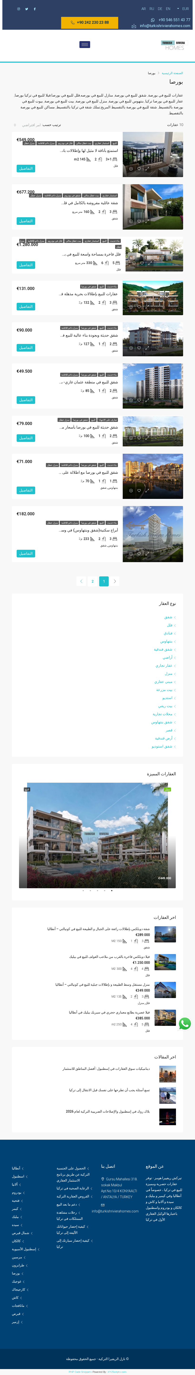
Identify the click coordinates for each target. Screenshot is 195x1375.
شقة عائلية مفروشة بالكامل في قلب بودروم (83, 203)
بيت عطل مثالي (83, 143)
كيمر (15, 1209)
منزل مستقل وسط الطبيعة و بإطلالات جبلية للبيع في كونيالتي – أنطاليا (102, 984)
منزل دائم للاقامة (46, 143)
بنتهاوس (166, 641)
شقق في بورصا (88, 286)
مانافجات (18, 1305)
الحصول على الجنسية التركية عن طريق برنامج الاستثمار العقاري (73, 1174)
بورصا (16, 1273)
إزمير (15, 1322)
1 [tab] (109, 892)
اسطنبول (18, 1176)
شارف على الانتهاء (107, 420)
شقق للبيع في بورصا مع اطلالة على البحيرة (84, 472)
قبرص (16, 1314)
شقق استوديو (162, 746)
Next (15, 835)
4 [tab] (88, 892)
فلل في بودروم (65, 143)
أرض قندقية (163, 738)
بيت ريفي (165, 706)
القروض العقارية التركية (73, 1196)
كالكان (16, 1241)
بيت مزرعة (164, 690)
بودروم (16, 1192)
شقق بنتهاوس (161, 722)
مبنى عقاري (163, 682)
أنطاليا (16, 1168)
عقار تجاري (164, 665)
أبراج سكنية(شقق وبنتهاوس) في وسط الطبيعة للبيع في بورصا (69, 530)
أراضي (167, 657)
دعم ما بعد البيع (67, 1204)
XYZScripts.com (117, 1372)
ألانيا (15, 1184)
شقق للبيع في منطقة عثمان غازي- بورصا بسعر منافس (75, 382)
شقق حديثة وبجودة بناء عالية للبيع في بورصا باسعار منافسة (71, 335)
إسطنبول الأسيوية (24, 1249)
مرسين (17, 1257)
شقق (168, 617)
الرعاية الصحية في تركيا (73, 1188)
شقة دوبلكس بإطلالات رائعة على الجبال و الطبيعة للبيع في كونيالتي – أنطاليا (98, 929)
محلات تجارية (162, 714)
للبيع (114, 143)
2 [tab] (102, 892)
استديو (167, 698)
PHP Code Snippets (80, 1372)
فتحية (16, 1200)
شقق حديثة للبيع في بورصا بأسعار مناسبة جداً (82, 427)
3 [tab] (95, 892)
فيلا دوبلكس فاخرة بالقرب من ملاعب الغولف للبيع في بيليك (109, 957)
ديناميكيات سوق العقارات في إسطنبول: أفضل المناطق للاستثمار (106, 1069)
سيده (15, 1225)
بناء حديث (115, 241)
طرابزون (18, 1265)
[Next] (81, 581)
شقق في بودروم (72, 195)
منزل (168, 673)
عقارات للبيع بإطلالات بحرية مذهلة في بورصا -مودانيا (77, 294)
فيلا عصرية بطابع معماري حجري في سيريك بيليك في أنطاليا (109, 1012)
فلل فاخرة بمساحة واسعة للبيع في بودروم (88, 254)
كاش (15, 1297)
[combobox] (26, 125)
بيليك (15, 1217)
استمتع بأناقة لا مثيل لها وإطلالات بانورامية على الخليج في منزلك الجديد (63, 150)
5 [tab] (80, 892)
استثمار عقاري (101, 143)
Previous (179, 835)
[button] (90, 23)
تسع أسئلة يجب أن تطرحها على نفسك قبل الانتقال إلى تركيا (109, 1090)
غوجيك (16, 1281)
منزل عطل (29, 143)
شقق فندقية (163, 649)
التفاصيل (26, 168)
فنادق (168, 633)
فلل (169, 625)
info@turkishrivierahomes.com (115, 1211)
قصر (169, 730)
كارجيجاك (18, 1289)
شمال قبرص (20, 1233)
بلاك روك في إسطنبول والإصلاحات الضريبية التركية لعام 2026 (108, 1111)
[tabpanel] (97, 835)
